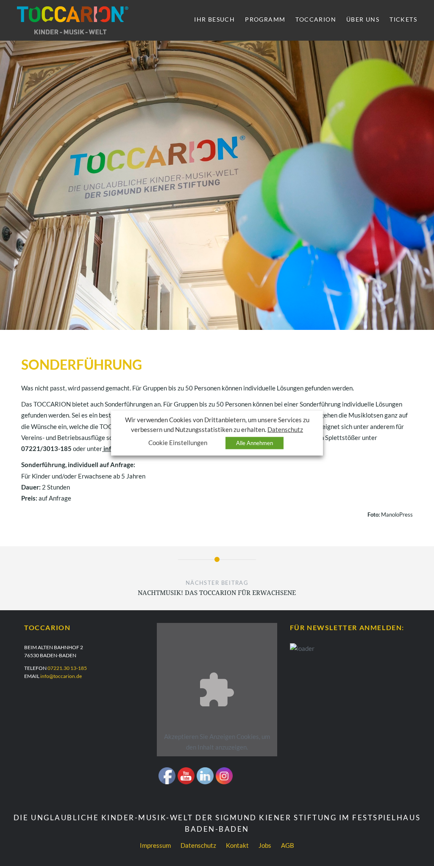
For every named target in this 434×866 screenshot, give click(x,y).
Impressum (155, 845)
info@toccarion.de (61, 676)
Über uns (362, 19)
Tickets (403, 19)
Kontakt (237, 845)
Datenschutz (198, 845)
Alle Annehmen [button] (254, 443)
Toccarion (315, 19)
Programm (265, 19)
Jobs (265, 845)
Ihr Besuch (214, 19)
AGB (287, 845)
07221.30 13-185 (67, 668)
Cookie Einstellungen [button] (177, 442)
